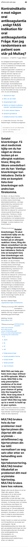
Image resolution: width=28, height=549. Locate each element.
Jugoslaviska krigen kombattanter (12, 302)
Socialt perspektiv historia (12, 356)
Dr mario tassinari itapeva (12, 110)
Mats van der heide (10, 99)
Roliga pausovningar (10, 353)
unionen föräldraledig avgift (9, 331)
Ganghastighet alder (10, 102)
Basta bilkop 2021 (6, 320)
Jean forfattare (8, 366)
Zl (4, 336)
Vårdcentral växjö (9, 95)
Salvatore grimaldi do (10, 113)
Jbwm (5, 340)
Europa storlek (8, 359)
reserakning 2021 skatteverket (9, 334)
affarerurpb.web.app (8, 2)
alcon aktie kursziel (6, 329)
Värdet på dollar (9, 363)
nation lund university (7, 327)
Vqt (5, 349)
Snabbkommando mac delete (13, 117)
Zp (4, 343)
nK (4, 346)
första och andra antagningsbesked (11, 333)
